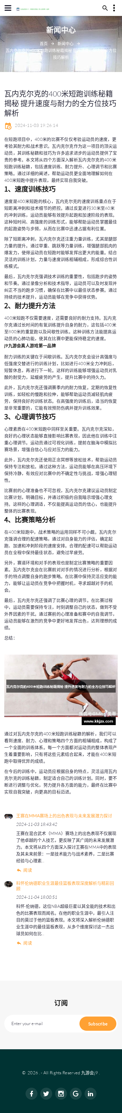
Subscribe (98, 1023)
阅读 (27, 870)
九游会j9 (89, 1072)
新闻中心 (65, 43)
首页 (44, 43)
